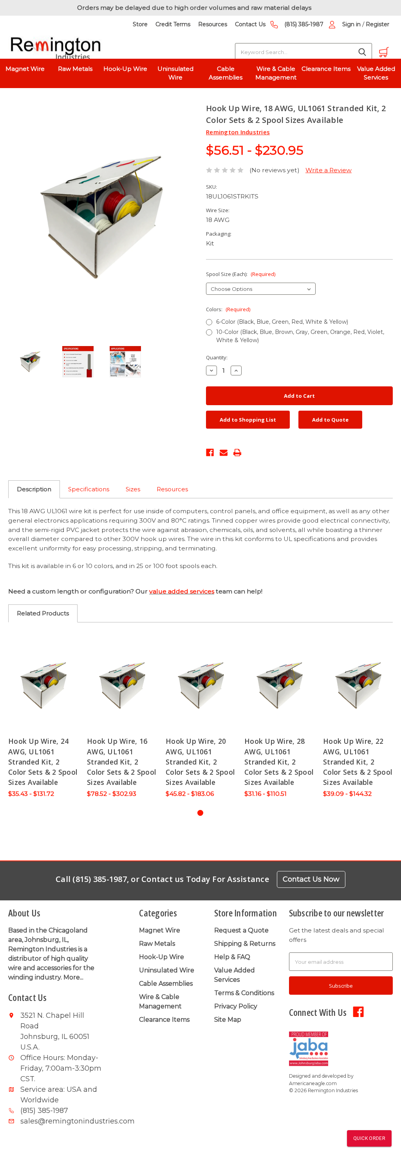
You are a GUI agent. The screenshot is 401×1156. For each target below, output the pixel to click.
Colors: (228, 309)
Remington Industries (238, 132)
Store (140, 24)
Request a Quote (241, 930)
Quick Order (369, 1138)
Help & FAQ (232, 957)
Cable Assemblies (225, 73)
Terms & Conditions (244, 993)
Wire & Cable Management (275, 73)
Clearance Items (326, 68)
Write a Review (328, 170)
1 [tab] (200, 813)
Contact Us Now (311, 879)
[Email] (224, 451)
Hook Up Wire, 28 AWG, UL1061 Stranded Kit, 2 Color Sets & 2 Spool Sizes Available (278, 761)
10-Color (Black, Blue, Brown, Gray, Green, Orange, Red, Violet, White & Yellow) (300, 336)
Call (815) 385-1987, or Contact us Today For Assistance (162, 879)
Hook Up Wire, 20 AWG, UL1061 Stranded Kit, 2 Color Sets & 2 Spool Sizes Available (200, 761)
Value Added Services (376, 73)
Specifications (88, 489)
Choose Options (43, 685)
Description (34, 489)
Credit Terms (172, 24)
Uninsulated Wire (175, 73)
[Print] (237, 451)
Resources (212, 24)
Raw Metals (75, 68)
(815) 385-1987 (303, 24)
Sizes (133, 489)
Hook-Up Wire (125, 68)
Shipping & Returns (244, 943)
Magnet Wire (25, 68)
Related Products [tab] (43, 613)
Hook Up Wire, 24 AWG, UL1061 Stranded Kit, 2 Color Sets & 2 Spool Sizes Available (42, 761)
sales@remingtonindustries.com (61, 1121)
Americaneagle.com (313, 1083)
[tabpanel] (43, 718)
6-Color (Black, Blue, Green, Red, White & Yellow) (282, 321)
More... (73, 977)
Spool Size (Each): (240, 274)
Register (377, 24)
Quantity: (217, 357)
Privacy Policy (235, 1006)
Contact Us (250, 24)
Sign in (351, 24)
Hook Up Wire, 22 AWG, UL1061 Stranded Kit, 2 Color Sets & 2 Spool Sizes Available (357, 761)
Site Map (227, 1019)
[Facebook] (210, 451)
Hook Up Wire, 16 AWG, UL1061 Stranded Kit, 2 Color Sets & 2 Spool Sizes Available (121, 761)
